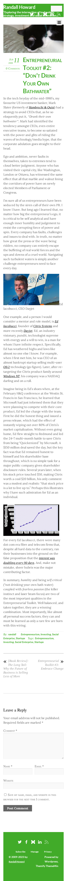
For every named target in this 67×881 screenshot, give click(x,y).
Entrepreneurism (30, 634)
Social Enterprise (24, 642)
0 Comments (13, 68)
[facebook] (26, 841)
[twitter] (31, 13)
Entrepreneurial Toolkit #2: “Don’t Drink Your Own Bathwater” (42, 75)
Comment (10, 730)
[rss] (46, 841)
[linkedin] (39, 841)
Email (39, 766)
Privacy (48, 851)
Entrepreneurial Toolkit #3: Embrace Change (51, 664)
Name (7, 766)
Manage (35, 851)
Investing (46, 634)
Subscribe (20, 851)
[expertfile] (33, 841)
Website (8, 780)
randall (12, 634)
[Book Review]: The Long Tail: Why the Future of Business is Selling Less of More (15, 668)
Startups (20, 638)
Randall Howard (17, 861)
